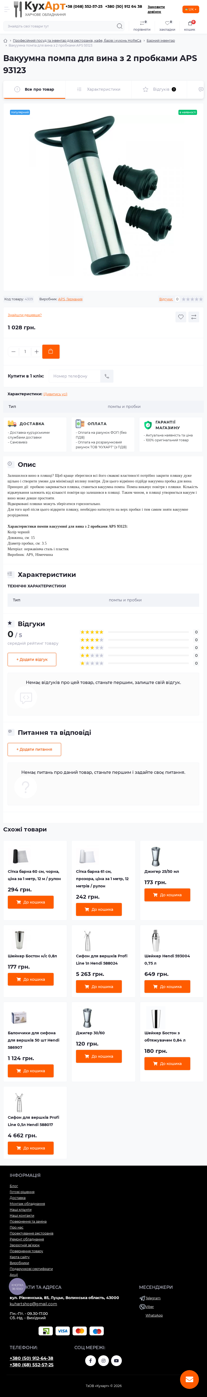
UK (191, 9)
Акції (14, 1275)
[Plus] (36, 351)
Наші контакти (22, 1215)
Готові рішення (22, 1192)
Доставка (32, 423)
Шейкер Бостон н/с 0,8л (32, 956)
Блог (14, 1186)
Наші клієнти (21, 1210)
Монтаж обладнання (27, 1204)
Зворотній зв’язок (25, 1245)
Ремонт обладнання (27, 1239)
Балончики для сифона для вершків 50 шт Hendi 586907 (33, 1040)
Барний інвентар (161, 40)
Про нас (16, 1227)
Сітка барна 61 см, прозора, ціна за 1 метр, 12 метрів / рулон (102, 878)
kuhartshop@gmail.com (33, 1303)
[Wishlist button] (180, 317)
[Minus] (13, 351)
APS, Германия (70, 299)
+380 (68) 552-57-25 (32, 1364)
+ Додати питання (34, 749)
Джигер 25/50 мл (161, 871)
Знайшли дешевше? (25, 315)
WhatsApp (154, 1315)
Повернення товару (26, 1251)
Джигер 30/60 (90, 1033)
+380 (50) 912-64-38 (31, 1358)
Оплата (97, 423)
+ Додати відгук (31, 659)
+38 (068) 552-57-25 (83, 6)
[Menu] (7, 9)
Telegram (153, 1298)
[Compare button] (193, 317)
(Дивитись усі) (55, 394)
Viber (150, 1307)
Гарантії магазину (168, 425)
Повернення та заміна (28, 1221)
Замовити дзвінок (156, 9)
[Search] (120, 26)
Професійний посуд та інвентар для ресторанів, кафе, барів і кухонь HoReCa (77, 40)
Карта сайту (20, 1257)
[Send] (107, 376)
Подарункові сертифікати (31, 1269)
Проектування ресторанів (31, 1233)
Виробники (19, 1263)
